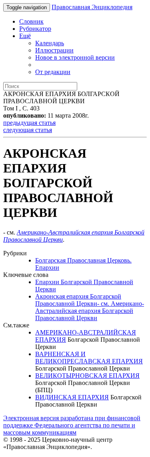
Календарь (49, 43)
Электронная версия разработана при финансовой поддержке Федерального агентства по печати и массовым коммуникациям (71, 425)
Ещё (25, 35)
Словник (31, 21)
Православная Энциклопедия (92, 7)
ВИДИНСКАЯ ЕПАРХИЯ (72, 397)
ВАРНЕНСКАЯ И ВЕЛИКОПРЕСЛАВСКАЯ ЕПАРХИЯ (89, 358)
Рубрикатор (35, 28)
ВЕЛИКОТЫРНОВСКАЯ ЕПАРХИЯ (87, 375)
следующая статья (27, 129)
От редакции (52, 71)
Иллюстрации (54, 50)
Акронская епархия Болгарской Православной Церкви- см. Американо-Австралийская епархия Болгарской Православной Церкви (89, 307)
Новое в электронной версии (75, 57)
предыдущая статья (29, 122)
